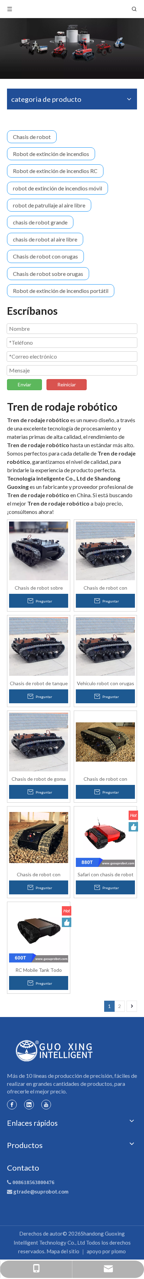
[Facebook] (12, 1104)
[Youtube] (46, 1104)
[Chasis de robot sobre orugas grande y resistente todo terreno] (38, 550)
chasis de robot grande (40, 222)
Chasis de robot (32, 136)
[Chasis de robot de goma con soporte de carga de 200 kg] (38, 741)
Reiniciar (66, 384)
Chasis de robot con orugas (45, 256)
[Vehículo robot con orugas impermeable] (105, 646)
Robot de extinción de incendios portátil (60, 290)
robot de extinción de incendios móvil (57, 188)
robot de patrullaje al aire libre (49, 205)
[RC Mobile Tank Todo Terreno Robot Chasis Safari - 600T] (38, 932)
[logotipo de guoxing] (54, 1050)
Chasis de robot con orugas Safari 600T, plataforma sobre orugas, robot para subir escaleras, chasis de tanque (105, 778)
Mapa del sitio (62, 1251)
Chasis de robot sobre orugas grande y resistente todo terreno (38, 587)
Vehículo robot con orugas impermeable (105, 683)
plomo (118, 1251)
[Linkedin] (29, 1104)
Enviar (24, 384)
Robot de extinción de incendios (51, 153)
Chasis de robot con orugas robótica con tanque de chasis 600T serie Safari (39, 874)
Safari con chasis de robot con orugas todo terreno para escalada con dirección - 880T (106, 874)
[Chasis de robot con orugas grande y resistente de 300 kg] (105, 550)
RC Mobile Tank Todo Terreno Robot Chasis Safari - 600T (39, 970)
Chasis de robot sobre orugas (48, 273)
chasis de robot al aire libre (45, 239)
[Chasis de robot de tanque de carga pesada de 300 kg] (38, 646)
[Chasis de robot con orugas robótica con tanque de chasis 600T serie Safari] (38, 837)
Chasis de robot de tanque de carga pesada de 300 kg (39, 683)
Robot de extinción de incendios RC (55, 170)
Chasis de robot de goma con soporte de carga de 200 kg (39, 778)
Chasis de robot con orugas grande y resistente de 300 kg (105, 587)
